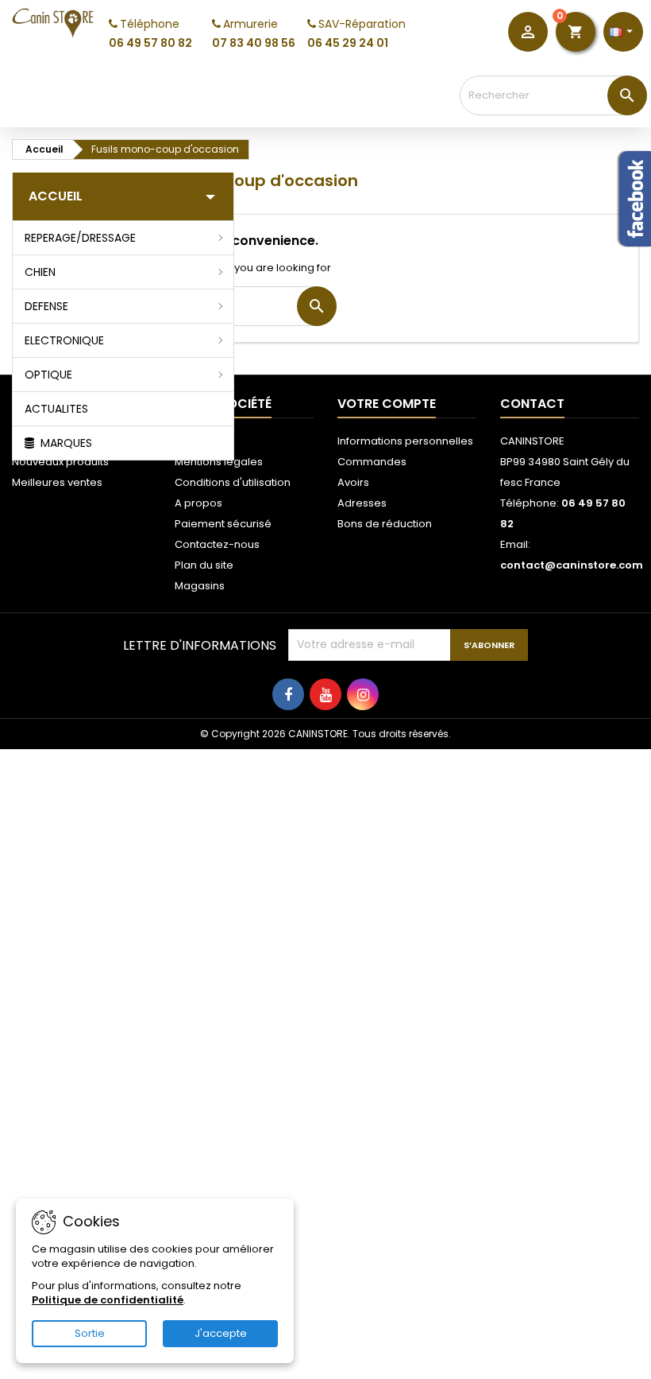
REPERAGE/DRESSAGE (80, 238)
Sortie (90, 1333)
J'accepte (221, 1333)
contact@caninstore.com (571, 565)
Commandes (371, 461)
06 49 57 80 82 (150, 43)
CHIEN (40, 272)
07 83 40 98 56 (253, 43)
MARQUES (64, 443)
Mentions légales (219, 461)
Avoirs (353, 482)
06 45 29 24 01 (347, 43)
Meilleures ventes (57, 482)
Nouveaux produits (60, 461)
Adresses (362, 503)
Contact (532, 403)
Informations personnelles (405, 441)
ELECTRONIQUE (64, 340)
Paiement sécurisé (223, 523)
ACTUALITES (56, 409)
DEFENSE (46, 306)
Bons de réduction (384, 523)
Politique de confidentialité (107, 1299)
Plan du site (204, 565)
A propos (198, 503)
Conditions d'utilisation (233, 482)
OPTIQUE (48, 375)
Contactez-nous (217, 544)
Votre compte (386, 403)
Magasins (200, 585)
